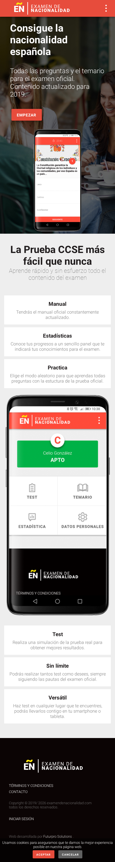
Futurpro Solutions (58, 836)
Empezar (26, 115)
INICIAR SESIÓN (21, 819)
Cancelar (70, 854)
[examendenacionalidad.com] (42, 8)
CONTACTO (18, 792)
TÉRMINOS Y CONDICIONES (31, 786)
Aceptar (43, 854)
